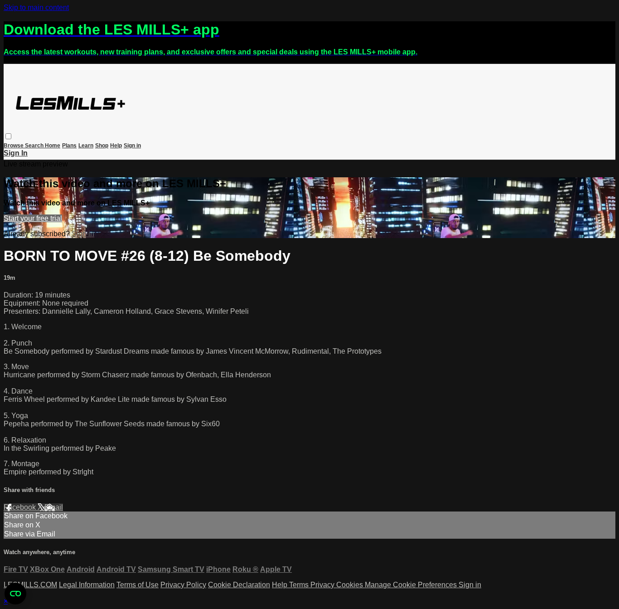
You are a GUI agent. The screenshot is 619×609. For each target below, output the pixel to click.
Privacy (323, 585)
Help (116, 145)
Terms (299, 585)
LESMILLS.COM (30, 585)
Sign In (16, 153)
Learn (85, 145)
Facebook (21, 507)
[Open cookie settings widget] (15, 593)
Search (35, 145)
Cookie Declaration (239, 585)
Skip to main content (36, 7)
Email (53, 507)
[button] (8, 136)
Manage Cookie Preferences (412, 585)
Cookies (350, 585)
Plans (69, 145)
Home (52, 145)
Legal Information (87, 585)
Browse (14, 145)
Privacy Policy (183, 585)
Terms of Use (137, 585)
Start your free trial (33, 218)
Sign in (132, 145)
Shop (101, 145)
